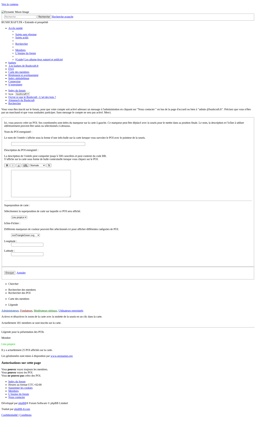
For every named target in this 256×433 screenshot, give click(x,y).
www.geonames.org (62, 355)
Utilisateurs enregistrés (71, 310)
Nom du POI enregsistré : (18, 131)
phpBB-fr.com (22, 409)
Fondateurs (26, 310)
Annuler (21, 272)
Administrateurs (10, 310)
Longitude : (10, 241)
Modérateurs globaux (45, 310)
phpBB (22, 403)
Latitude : (9, 250)
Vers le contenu (9, 4)
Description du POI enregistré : (21, 150)
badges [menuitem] (12, 62)
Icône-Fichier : (12, 223)
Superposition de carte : (17, 205)
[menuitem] (26, 34)
